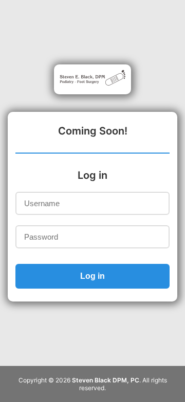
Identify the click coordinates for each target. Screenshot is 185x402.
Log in (92, 276)
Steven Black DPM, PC (105, 380)
